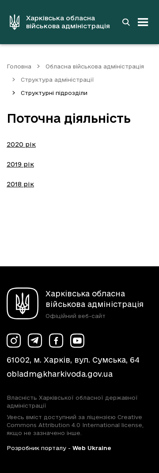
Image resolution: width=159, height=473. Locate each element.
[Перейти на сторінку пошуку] (126, 22)
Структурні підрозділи (54, 93)
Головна (19, 66)
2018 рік (20, 184)
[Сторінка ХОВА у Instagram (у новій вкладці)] (14, 340)
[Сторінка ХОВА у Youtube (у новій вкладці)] (77, 340)
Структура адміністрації (57, 79)
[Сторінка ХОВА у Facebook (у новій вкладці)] (56, 340)
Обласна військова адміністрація (94, 66)
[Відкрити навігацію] (143, 22)
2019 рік (20, 164)
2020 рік (21, 144)
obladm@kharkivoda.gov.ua (60, 374)
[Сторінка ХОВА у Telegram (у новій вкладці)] (35, 340)
